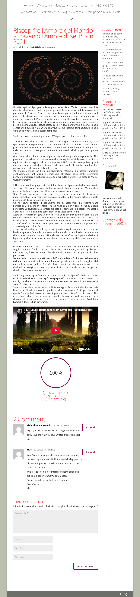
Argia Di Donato (22, 47)
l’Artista (60, 5)
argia (42, 47)
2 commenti (50, 47)
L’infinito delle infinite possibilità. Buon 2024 (111, 115)
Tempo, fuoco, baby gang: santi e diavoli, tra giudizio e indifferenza (112, 67)
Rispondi (90, 427)
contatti (85, 5)
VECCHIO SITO (105, 5)
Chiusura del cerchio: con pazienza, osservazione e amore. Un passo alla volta (113, 80)
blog (74, 5)
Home (27, 5)
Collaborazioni (28, 12)
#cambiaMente (50, 12)
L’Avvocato (43, 5)
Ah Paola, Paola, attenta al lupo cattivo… (110, 91)
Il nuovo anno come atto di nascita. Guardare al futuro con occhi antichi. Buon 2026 (114, 39)
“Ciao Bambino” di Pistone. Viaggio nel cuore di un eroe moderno (112, 54)
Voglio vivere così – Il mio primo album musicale (91, 12)
